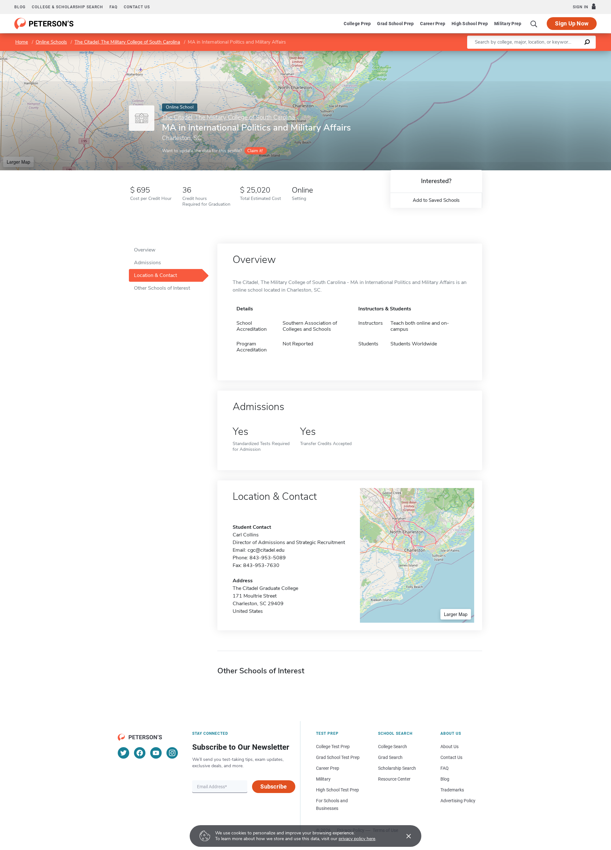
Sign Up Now (571, 23)
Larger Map (18, 162)
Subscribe (273, 786)
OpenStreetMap (568, 54)
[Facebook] (139, 753)
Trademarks (452, 789)
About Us (449, 746)
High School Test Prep (337, 789)
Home (21, 42)
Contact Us (451, 757)
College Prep (357, 23)
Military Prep (507, 23)
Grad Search (390, 757)
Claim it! (255, 151)
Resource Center (394, 779)
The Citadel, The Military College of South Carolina (127, 42)
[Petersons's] (44, 23)
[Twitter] (123, 753)
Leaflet (536, 54)
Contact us (137, 7)
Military (323, 779)
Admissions (147, 262)
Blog (19, 7)
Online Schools (51, 42)
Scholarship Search (397, 768)
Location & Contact (155, 275)
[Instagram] (172, 753)
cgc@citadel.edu (266, 550)
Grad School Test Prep (338, 757)
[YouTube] (156, 753)
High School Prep (470, 23)
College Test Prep (333, 746)
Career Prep (432, 23)
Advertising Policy (457, 800)
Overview (144, 249)
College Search (392, 746)
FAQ (113, 7)
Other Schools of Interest (162, 288)
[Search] (534, 24)
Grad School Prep (395, 23)
